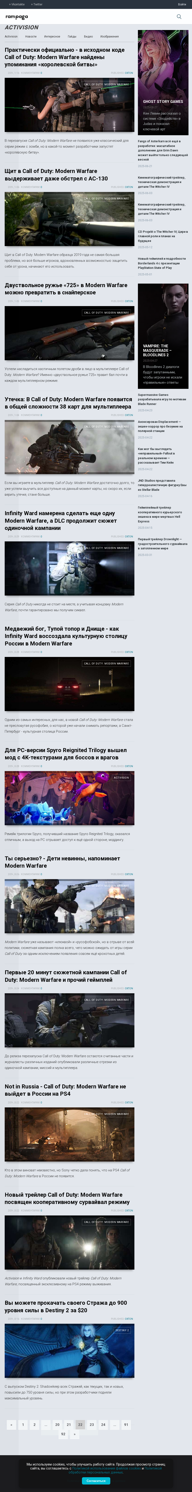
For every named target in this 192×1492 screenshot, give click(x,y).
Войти (182, 4)
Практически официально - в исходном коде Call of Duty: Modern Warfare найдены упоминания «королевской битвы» (65, 57)
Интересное (52, 36)
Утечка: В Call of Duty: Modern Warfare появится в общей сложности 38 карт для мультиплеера (69, 447)
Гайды (72, 36)
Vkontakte (18, 4)
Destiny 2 (122, 1330)
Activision (21, 27)
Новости (31, 36)
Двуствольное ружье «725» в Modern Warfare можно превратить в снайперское (69, 333)
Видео (88, 36)
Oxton (129, 73)
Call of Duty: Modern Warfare (106, 84)
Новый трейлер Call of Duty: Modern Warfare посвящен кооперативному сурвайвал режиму (69, 1242)
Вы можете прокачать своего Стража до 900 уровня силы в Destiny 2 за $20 (69, 1351)
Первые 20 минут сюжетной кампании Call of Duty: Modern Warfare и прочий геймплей (69, 1020)
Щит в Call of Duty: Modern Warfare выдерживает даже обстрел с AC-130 (69, 219)
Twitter (37, 4)
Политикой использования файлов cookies (106, 1468)
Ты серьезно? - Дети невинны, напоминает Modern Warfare (69, 906)
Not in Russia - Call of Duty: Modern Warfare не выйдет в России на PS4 (69, 1134)
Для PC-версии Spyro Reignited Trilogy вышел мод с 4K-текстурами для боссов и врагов (69, 798)
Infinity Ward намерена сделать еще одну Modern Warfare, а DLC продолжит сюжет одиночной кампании (61, 520)
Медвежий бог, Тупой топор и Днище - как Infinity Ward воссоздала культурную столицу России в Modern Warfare (66, 636)
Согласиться (96, 1481)
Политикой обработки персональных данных (115, 1470)
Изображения (109, 36)
